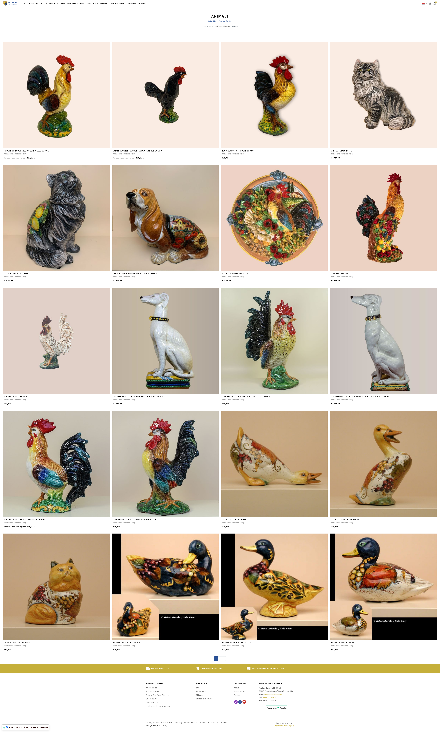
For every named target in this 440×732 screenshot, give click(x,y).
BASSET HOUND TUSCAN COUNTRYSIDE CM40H (135, 274)
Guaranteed (206, 668)
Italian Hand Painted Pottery (15, 154)
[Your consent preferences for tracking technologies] (4, 728)
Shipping (199, 695)
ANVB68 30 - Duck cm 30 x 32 (236, 642)
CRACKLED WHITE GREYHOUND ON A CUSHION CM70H (138, 397)
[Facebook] (240, 702)
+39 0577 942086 (270, 697)
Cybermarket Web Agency (284, 726)
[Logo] (10, 3)
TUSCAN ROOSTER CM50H (16, 397)
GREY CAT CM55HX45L (341, 151)
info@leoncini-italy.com (273, 694)
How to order (201, 691)
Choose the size (58, 145)
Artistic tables (151, 688)
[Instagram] (236, 702)
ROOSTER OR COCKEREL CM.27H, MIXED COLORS (26, 151)
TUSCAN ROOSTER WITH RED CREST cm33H (24, 520)
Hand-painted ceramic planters (158, 706)
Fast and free (156, 668)
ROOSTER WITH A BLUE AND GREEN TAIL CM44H (135, 520)
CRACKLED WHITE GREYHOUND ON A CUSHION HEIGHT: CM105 (360, 397)
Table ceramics (152, 702)
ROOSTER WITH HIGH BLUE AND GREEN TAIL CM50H (246, 397)
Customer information (204, 699)
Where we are (239, 691)
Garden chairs (151, 699)
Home (204, 26)
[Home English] (424, 3)
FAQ (197, 688)
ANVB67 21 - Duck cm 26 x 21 (344, 642)
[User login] (430, 3)
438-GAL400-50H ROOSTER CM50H (238, 151)
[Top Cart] (434, 3)
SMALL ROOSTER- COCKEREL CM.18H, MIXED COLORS (137, 151)
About (236, 688)
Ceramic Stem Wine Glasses (157, 695)
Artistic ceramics (152, 691)
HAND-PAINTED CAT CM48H (17, 274)
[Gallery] (56, 95)
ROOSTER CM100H (339, 274)
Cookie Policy (162, 726)
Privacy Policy (151, 726)
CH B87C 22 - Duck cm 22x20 (345, 520)
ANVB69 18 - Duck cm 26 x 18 (126, 642)
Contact (237, 695)
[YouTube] (244, 702)
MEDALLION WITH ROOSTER (235, 274)
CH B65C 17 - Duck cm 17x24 (235, 520)
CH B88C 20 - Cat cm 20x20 (17, 642)
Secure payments (259, 668)
